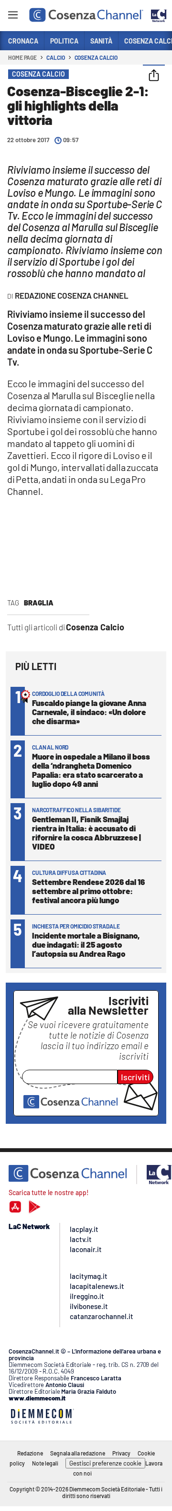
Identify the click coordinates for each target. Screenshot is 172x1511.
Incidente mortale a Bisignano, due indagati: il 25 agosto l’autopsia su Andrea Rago (86, 944)
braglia (39, 602)
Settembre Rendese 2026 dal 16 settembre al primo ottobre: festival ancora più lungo (88, 891)
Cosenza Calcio (96, 57)
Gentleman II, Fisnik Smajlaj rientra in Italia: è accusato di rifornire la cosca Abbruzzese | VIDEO (86, 832)
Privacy (121, 1453)
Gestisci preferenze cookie (105, 1463)
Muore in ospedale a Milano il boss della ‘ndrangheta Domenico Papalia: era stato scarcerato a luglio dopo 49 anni (91, 769)
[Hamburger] (12, 16)
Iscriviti (135, 1077)
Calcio (55, 57)
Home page (22, 57)
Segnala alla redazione (77, 1453)
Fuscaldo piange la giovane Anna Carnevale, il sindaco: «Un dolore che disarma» (89, 712)
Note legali (45, 1463)
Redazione (30, 1453)
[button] (154, 76)
